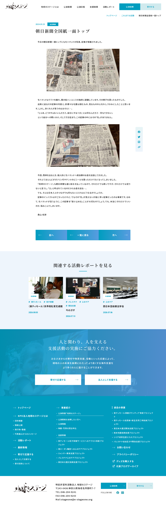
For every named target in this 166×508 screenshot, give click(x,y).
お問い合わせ (124, 447)
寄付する (150, 6)
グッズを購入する (125, 461)
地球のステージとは (50, 6)
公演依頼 (130, 6)
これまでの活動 (128, 15)
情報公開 (19, 425)
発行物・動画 (20, 429)
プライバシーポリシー (128, 454)
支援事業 (94, 6)
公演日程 (81, 6)
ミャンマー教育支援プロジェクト (71, 453)
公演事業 (68, 6)
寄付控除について (22, 463)
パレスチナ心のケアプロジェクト (71, 457)
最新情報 (22, 447)
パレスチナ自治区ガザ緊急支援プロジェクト (132, 441)
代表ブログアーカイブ (127, 466)
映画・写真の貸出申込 (67, 428)
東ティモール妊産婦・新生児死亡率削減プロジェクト (133, 422)
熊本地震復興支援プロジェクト (127, 432)
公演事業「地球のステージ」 (69, 413)
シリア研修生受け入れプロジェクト (128, 437)
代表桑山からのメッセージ (26, 434)
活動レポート (108, 6)
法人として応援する (23, 459)
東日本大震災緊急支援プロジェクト (129, 428)
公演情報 (62, 424)
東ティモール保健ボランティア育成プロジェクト (133, 415)
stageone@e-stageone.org (77, 499)
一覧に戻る (83, 235)
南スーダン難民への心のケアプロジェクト (75, 449)
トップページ (112, 15)
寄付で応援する (58, 379)
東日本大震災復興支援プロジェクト (73, 462)
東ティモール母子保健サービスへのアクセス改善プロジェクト (81, 443)
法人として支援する (108, 379)
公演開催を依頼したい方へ (69, 419)
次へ (114, 235)
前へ (51, 235)
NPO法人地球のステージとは (33, 415)
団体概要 (19, 420)
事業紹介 (65, 407)
